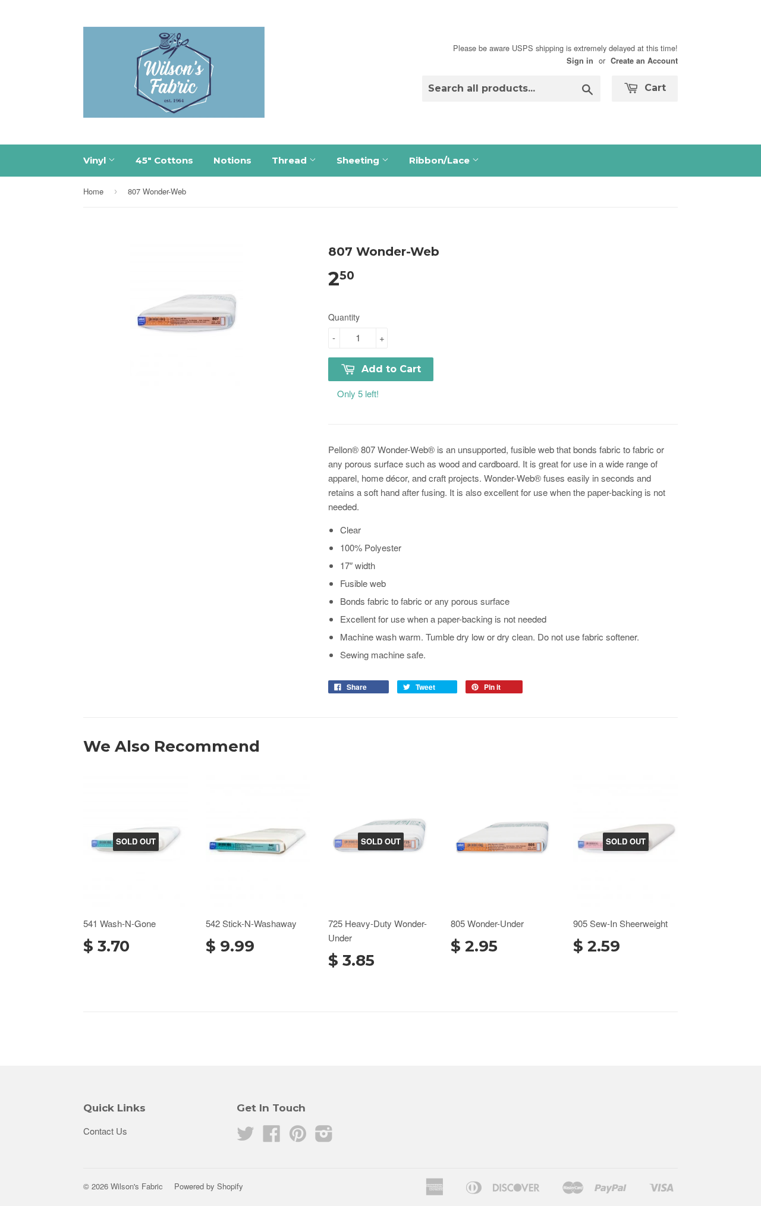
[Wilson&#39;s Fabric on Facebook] (272, 1136)
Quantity (344, 317)
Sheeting (359, 160)
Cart (653, 87)
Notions (232, 160)
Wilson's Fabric (137, 1186)
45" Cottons (164, 160)
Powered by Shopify (208, 1186)
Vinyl (95, 160)
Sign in (580, 60)
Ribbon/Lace (440, 160)
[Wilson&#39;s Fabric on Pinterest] (298, 1136)
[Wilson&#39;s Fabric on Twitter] (245, 1136)
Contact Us (105, 1131)
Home (93, 191)
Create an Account (644, 60)
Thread (290, 160)
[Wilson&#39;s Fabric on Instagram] (324, 1136)
